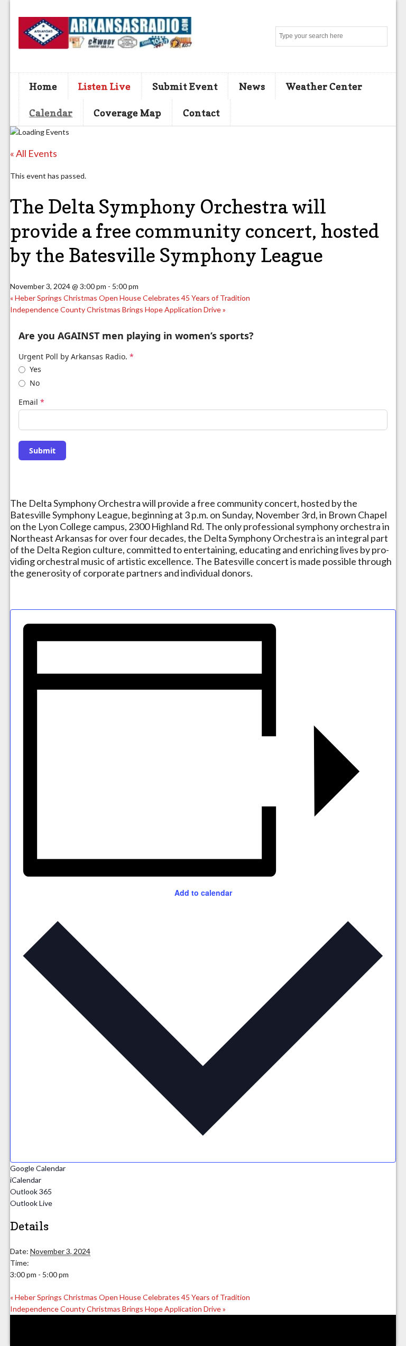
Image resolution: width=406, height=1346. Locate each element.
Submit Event (185, 86)
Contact (201, 112)
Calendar (50, 112)
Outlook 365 (31, 1191)
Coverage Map (127, 112)
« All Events (33, 153)
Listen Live (104, 86)
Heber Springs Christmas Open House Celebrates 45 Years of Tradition (130, 297)
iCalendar (25, 1179)
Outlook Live (31, 1203)
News (252, 86)
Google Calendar (38, 1168)
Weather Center (324, 86)
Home (43, 86)
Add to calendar (203, 892)
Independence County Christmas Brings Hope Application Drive (118, 309)
